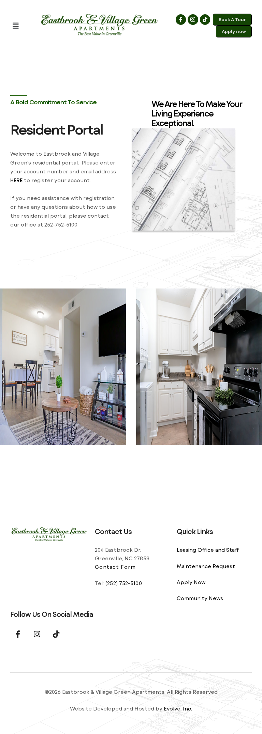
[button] (22, 26)
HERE (16, 180)
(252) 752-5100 (123, 583)
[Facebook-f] (181, 19)
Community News (200, 598)
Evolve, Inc (177, 708)
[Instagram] (193, 19)
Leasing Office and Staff (208, 550)
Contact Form (115, 567)
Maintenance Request (206, 566)
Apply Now (191, 582)
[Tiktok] (205, 19)
